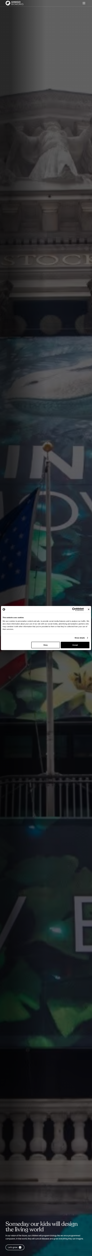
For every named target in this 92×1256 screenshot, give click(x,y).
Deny (46, 645)
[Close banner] (88, 609)
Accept (75, 645)
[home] (14, 3)
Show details (80, 638)
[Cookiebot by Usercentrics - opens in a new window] (74, 609)
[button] (84, 3)
